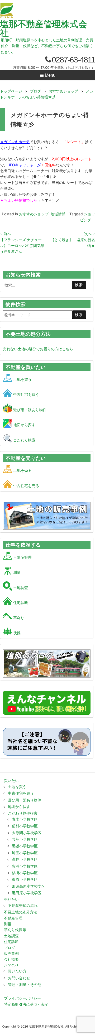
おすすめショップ (34, 214)
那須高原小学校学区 (28, 886)
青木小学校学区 (25, 819)
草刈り (18, 617)
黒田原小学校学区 (26, 893)
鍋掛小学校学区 (25, 872)
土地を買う (22, 379)
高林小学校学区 (25, 859)
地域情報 (58, 214)
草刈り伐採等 (15, 929)
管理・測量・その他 (24, 984)
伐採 (16, 633)
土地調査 (20, 587)
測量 (16, 572)
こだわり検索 (23, 440)
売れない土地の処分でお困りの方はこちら (38, 349)
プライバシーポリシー (22, 998)
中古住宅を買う (25, 394)
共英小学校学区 (25, 839)
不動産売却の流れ (22, 905)
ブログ (9, 947)
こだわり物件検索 (22, 813)
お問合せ (11, 965)
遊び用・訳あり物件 (29, 409)
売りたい (11, 899)
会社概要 (11, 959)
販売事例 (11, 953)
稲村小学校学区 (25, 826)
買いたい (11, 780)
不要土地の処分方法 (20, 912)
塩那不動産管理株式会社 (43, 28)
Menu (49, 75)
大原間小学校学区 (26, 832)
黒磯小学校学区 (25, 846)
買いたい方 (17, 971)
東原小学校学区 (25, 879)
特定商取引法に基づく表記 (26, 1004)
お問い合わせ (19, 978)
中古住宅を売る (25, 485)
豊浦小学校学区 (25, 866)
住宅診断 (20, 602)
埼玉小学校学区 (25, 852)
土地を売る (22, 470)
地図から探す (23, 424)
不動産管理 (22, 557)
